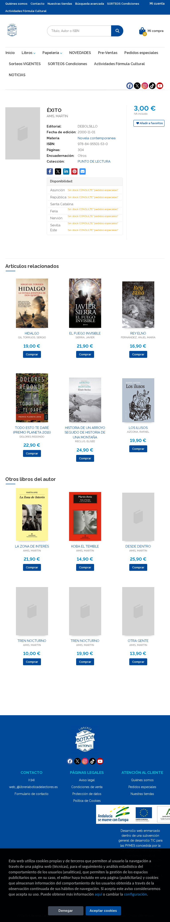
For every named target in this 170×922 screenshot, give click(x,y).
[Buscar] (117, 30)
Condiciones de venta (86, 787)
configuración (135, 894)
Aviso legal (87, 780)
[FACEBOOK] (129, 85)
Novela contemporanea (97, 138)
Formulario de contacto (31, 794)
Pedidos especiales (142, 787)
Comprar (32, 354)
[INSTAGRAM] (144, 85)
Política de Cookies (87, 801)
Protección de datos (86, 794)
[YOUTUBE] (159, 85)
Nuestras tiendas (60, 3)
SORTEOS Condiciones (123, 3)
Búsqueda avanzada (89, 3)
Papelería (51, 53)
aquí (98, 894)
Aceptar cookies (103, 911)
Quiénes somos (16, 3)
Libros (27, 53)
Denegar (65, 911)
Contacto (37, 3)
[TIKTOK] (152, 85)
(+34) (31, 780)
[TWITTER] (137, 85)
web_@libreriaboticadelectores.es (33, 787)
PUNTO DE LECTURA (94, 161)
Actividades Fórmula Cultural (25, 11)
